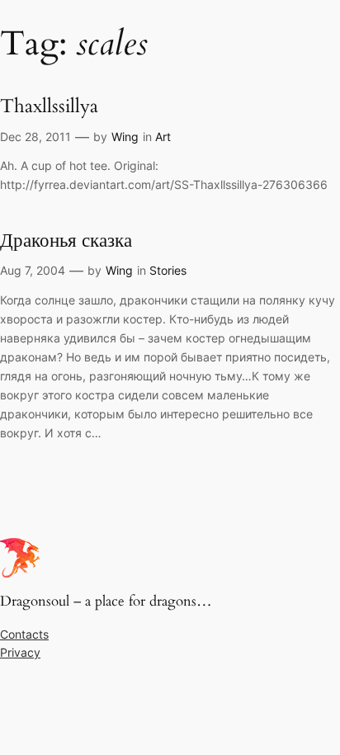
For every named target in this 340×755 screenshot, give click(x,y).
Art (163, 137)
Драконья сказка (66, 240)
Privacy (20, 652)
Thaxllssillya (49, 106)
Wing (125, 137)
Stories (168, 270)
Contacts (24, 634)
